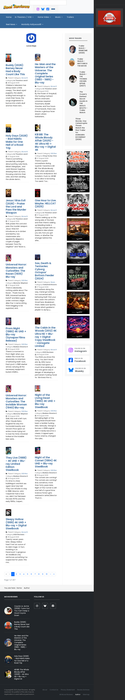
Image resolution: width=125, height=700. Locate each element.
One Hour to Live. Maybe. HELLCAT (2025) (45, 203)
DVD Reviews (55, 153)
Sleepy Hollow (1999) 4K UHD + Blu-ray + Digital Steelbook (16, 523)
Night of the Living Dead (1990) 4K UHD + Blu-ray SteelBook (45, 401)
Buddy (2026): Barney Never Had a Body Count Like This (15, 69)
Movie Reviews (27, 78)
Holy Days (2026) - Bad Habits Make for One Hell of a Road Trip (17, 142)
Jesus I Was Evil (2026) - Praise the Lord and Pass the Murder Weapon (16, 206)
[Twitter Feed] (38, 9)
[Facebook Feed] (48, 9)
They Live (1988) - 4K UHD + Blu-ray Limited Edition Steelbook (16, 464)
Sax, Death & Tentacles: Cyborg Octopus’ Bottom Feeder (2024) (44, 270)
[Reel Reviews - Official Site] (16, 6)
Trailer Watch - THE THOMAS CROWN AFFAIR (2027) (83, 79)
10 (46, 574)
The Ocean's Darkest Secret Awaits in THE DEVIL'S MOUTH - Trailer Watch (83, 102)
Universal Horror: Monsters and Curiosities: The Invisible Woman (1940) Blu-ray (16, 401)
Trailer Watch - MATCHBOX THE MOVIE (82, 62)
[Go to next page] (50, 574)
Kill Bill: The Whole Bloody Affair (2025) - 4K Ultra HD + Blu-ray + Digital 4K (45, 142)
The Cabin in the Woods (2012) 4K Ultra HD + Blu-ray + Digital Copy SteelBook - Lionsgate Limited (46, 337)
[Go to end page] (54, 574)
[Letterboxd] (53, 9)
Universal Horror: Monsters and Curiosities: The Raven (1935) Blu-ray (16, 271)
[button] (24, 17)
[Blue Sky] (42, 9)
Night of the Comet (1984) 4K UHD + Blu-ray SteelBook (46, 462)
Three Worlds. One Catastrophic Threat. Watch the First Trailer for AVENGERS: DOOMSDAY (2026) (81, 129)
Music (53, 282)
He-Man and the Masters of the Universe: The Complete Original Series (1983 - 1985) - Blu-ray (45, 73)
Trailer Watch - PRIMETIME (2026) (83, 49)
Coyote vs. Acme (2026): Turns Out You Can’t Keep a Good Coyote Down (22, 611)
